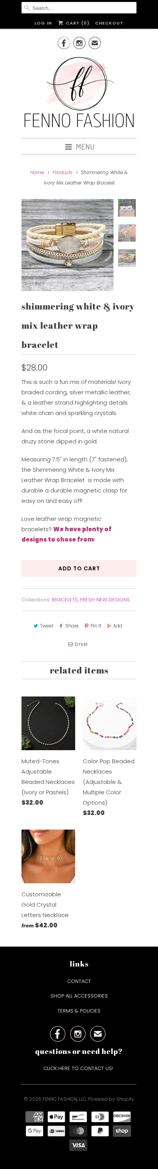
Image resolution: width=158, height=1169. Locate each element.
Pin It (96, 625)
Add (117, 625)
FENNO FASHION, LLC (64, 1099)
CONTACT (79, 981)
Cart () (76, 23)
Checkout (109, 23)
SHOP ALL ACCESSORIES (79, 995)
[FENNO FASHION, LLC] (79, 93)
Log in (43, 23)
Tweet (46, 625)
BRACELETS (65, 599)
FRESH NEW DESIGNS (105, 599)
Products (62, 172)
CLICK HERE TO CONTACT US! (79, 1068)
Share (72, 625)
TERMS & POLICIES (79, 1010)
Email (81, 644)
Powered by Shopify (111, 1099)
